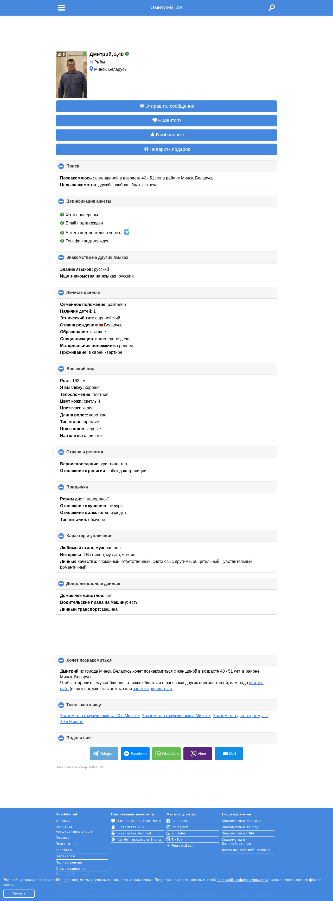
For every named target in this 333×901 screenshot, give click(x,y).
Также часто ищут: (94, 707)
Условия (63, 821)
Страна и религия (93, 454)
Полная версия (69, 862)
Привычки (85, 489)
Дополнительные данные (102, 585)
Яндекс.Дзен (182, 845)
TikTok (176, 839)
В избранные (170, 134)
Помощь (63, 838)
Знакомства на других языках (106, 259)
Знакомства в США (238, 833)
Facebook (139, 753)
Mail (232, 753)
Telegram (108, 753)
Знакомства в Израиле (241, 821)
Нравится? (170, 120)
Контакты (64, 850)
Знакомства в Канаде (240, 827)
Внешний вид (89, 370)
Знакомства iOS (130, 827)
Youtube (178, 833)
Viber (202, 753)
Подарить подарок (170, 149)
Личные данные (91, 294)
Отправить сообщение (169, 106)
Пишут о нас (67, 844)
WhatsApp (170, 753)
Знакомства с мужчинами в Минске (176, 715)
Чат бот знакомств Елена (139, 839)
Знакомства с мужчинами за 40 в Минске (99, 715)
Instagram (179, 827)
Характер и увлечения (98, 537)
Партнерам (65, 856)
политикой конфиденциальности (242, 880)
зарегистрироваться (152, 688)
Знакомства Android (134, 833)
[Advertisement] (166, 32)
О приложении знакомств (139, 821)
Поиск (81, 168)
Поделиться (87, 740)
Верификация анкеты (97, 203)
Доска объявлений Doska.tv (246, 850)
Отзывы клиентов (71, 869)
